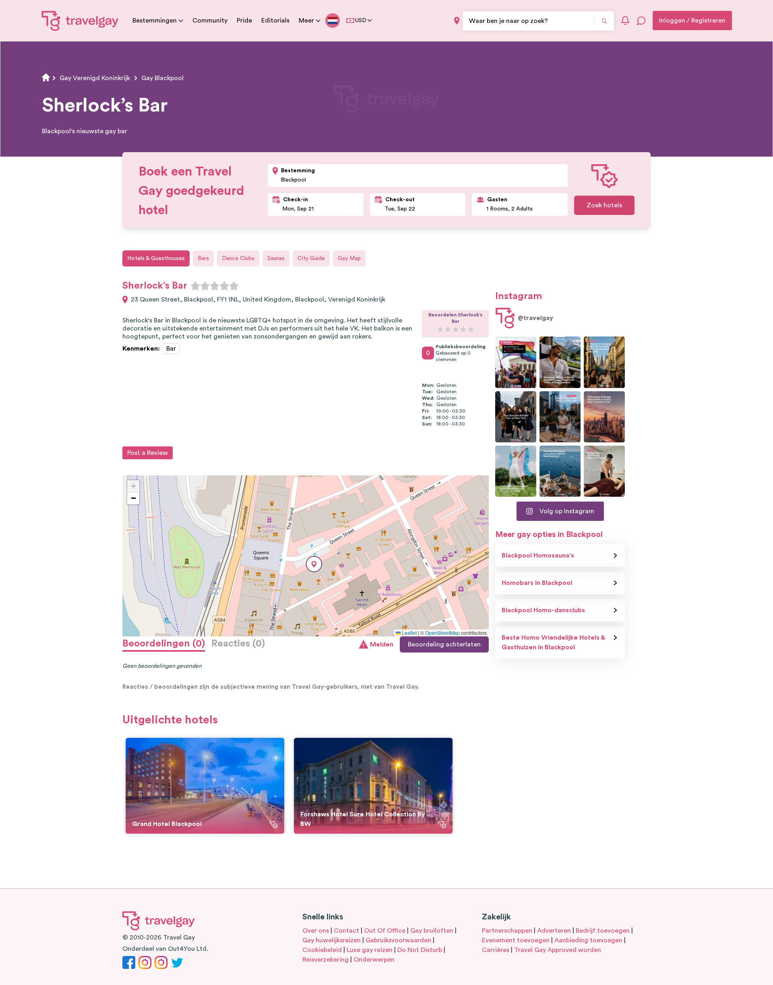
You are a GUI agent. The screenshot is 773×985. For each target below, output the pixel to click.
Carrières (495, 950)
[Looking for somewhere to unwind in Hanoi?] (604, 471)
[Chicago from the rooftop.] (560, 416)
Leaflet (409, 632)
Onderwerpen (374, 959)
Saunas (276, 258)
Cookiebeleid (322, 950)
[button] (314, 564)
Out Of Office (384, 930)
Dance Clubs (238, 258)
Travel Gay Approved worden (557, 950)
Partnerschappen (507, 930)
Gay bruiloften (431, 930)
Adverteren (554, 930)
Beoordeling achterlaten (444, 644)
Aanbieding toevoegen (588, 940)
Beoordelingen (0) (163, 643)
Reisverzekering (325, 959)
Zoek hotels (604, 205)
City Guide (311, 258)
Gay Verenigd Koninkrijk (95, 78)
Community (209, 20)
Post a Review (147, 453)
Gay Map (349, 258)
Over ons (315, 930)
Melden (381, 644)
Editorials (275, 20)
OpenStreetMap (442, 632)
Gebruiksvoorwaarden (398, 940)
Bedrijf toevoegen (603, 930)
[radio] (195, 286)
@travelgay (535, 318)
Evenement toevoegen (516, 940)
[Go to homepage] (80, 20)
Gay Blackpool (162, 78)
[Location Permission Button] (456, 21)
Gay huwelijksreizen (331, 940)
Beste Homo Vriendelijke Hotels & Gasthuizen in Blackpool (553, 642)
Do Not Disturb (419, 950)
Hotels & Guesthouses (156, 258)
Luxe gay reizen (370, 950)
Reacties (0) (238, 643)
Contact (346, 930)
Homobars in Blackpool (537, 583)
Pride (244, 20)
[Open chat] (641, 20)
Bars (203, 258)
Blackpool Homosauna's (538, 555)
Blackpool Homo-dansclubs (543, 610)
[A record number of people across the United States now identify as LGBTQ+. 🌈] (515, 362)
